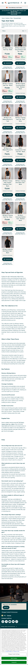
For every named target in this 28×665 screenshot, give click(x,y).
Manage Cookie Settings (14, 654)
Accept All (14, 662)
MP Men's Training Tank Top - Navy (8, 216)
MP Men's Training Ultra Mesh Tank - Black (20, 182)
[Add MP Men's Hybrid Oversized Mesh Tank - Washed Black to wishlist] (24, 72)
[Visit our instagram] (2, 621)
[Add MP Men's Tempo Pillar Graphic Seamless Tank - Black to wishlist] (11, 169)
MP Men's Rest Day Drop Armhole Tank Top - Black (20, 49)
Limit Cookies (14, 658)
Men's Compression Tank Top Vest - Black (20, 150)
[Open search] (6, 3)
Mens (11, 18)
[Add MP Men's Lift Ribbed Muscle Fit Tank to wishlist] (11, 106)
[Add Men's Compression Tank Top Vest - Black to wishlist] (24, 136)
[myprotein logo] (13, 3)
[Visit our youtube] (9, 621)
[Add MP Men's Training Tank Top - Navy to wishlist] (11, 203)
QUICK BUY (9, 63)
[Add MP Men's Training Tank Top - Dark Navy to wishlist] (24, 106)
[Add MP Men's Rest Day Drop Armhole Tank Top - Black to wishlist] (24, 36)
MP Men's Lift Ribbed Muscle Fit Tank (8, 119)
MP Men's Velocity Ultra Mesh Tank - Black (8, 251)
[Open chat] (16, 621)
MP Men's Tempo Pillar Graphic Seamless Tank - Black (7, 183)
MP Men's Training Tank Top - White (8, 84)
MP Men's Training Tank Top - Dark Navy (20, 119)
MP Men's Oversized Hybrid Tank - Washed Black (20, 218)
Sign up (6, 607)
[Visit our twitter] (13, 621)
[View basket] (25, 3)
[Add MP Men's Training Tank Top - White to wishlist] (11, 72)
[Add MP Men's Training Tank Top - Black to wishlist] (11, 36)
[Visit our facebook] (6, 621)
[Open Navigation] (3, 3)
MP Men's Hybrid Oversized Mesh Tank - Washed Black (20, 86)
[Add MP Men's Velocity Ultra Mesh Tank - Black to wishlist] (11, 237)
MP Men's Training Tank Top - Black (8, 48)
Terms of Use (16, 651)
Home (3, 18)
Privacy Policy (9, 651)
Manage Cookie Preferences (10, 612)
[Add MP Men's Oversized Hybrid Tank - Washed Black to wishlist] (24, 203)
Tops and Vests (17, 18)
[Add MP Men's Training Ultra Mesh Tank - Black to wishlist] (24, 169)
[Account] (21, 3)
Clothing (7, 18)
